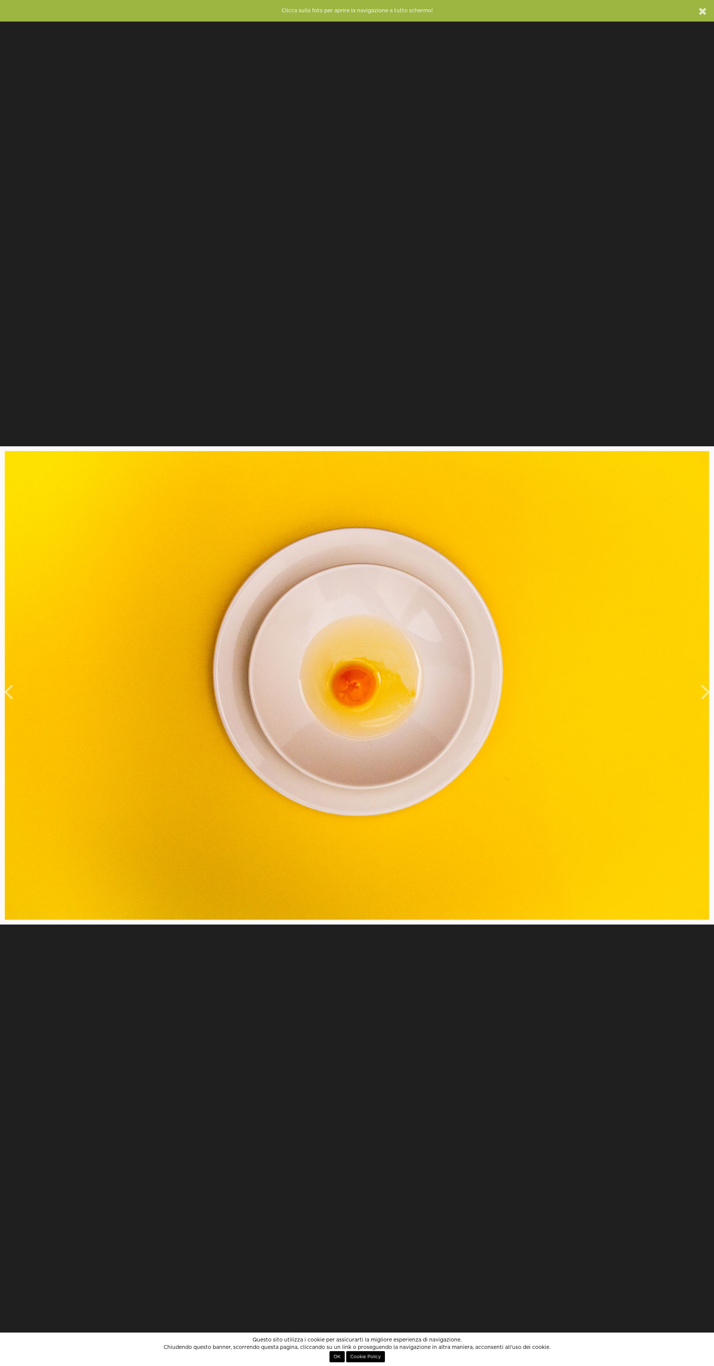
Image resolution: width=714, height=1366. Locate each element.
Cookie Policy (365, 1356)
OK (337, 1356)
